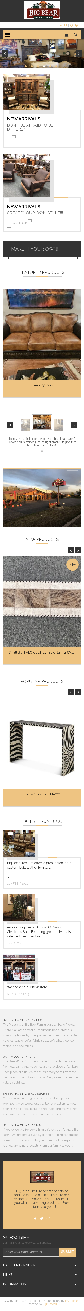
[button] (10, 425)
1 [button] (26, 66)
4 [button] (44, 66)
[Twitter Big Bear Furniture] (41, 1219)
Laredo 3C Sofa (42, 385)
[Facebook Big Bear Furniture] (35, 1219)
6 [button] (56, 66)
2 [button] (32, 66)
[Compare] (66, 24)
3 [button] (38, 66)
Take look (19, 223)
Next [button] (79, 53)
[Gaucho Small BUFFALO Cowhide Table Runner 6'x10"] (42, 601)
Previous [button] (5, 53)
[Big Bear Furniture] (42, 10)
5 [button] (50, 66)
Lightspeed (50, 1304)
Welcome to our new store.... (28, 987)
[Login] (72, 24)
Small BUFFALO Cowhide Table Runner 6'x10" (42, 652)
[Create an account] (77, 24)
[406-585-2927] (61, 24)
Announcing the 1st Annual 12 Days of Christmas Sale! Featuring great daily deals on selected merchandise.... (41, 931)
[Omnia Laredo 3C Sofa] (42, 334)
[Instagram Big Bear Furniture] (48, 1219)
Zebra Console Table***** (42, 794)
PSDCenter (72, 1300)
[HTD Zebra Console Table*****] (42, 743)
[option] (42, 53)
